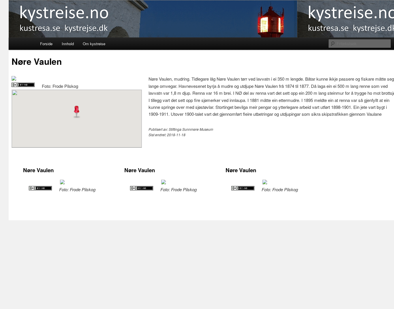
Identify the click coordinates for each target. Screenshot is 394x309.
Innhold (68, 43)
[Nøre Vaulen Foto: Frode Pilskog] (14, 79)
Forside (46, 43)
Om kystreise (94, 43)
